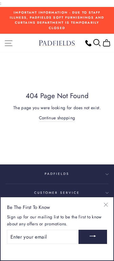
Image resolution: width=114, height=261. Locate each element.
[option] (57, 20)
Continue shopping (57, 118)
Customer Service (57, 192)
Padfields (57, 173)
